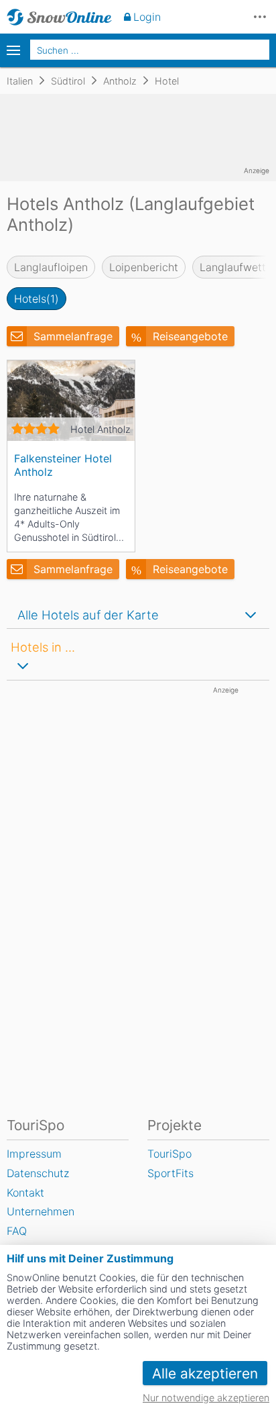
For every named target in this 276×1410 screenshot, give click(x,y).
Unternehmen (40, 1211)
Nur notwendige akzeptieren (206, 1397)
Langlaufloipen (51, 267)
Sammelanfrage (73, 336)
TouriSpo (169, 1153)
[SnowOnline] (59, 17)
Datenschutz (38, 1173)
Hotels (36, 298)
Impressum (34, 1153)
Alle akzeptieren (205, 1373)
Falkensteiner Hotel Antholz (63, 465)
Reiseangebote (190, 336)
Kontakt (25, 1192)
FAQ (17, 1231)
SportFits (170, 1173)
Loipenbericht (143, 267)
